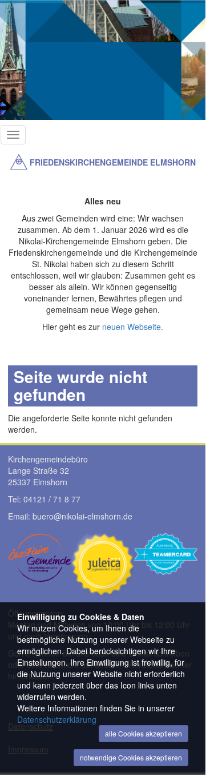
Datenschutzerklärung (56, 719)
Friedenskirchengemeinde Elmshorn (113, 162)
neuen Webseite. (132, 326)
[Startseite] (18, 162)
